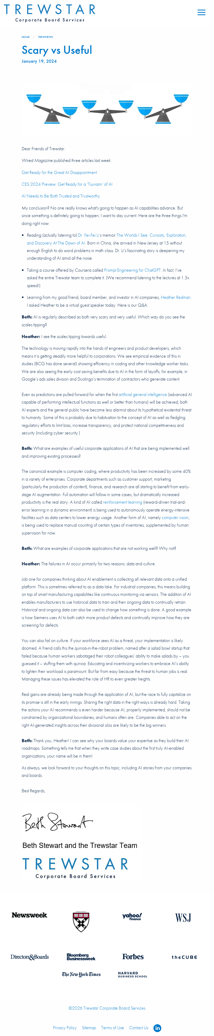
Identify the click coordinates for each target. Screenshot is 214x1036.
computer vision (175, 517)
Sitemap (89, 1028)
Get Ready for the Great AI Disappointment (59, 172)
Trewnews (45, 37)
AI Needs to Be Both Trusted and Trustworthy (61, 196)
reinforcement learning (122, 502)
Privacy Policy (65, 1028)
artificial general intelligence (143, 394)
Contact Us (138, 1028)
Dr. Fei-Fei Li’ (89, 235)
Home (26, 37)
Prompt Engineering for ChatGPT (132, 270)
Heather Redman (176, 297)
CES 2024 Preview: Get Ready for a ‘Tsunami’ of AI (67, 184)
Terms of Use (112, 1028)
